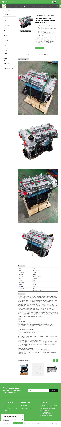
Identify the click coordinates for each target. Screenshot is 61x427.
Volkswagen (7, 48)
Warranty (21, 286)
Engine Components (8, 68)
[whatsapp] (59, 211)
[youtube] (52, 2)
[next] (32, 31)
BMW (5, 20)
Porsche (6, 28)
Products (17, 6)
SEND (53, 390)
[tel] (59, 208)
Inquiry (39, 47)
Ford (5, 45)
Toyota (5, 33)
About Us (43, 6)
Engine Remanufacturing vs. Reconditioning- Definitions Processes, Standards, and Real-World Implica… (44, 41)
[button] (54, 360)
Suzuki (5, 53)
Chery (5, 58)
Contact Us (53, 6)
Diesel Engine (6, 65)
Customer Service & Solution (11, 408)
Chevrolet (6, 63)
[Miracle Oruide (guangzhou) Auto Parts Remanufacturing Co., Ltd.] (6, 6)
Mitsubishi (6, 55)
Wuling (6, 60)
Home (13, 6)
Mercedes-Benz (7, 22)
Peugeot (6, 40)
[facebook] (50, 2)
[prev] (18, 31)
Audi (5, 30)
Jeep (5, 38)
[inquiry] (59, 217)
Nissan (5, 43)
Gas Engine (5, 17)
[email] (59, 214)
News (49, 6)
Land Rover (6, 25)
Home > (5, 10)
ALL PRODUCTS (6, 14)
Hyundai (6, 35)
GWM (8, 10)
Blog (46, 6)
